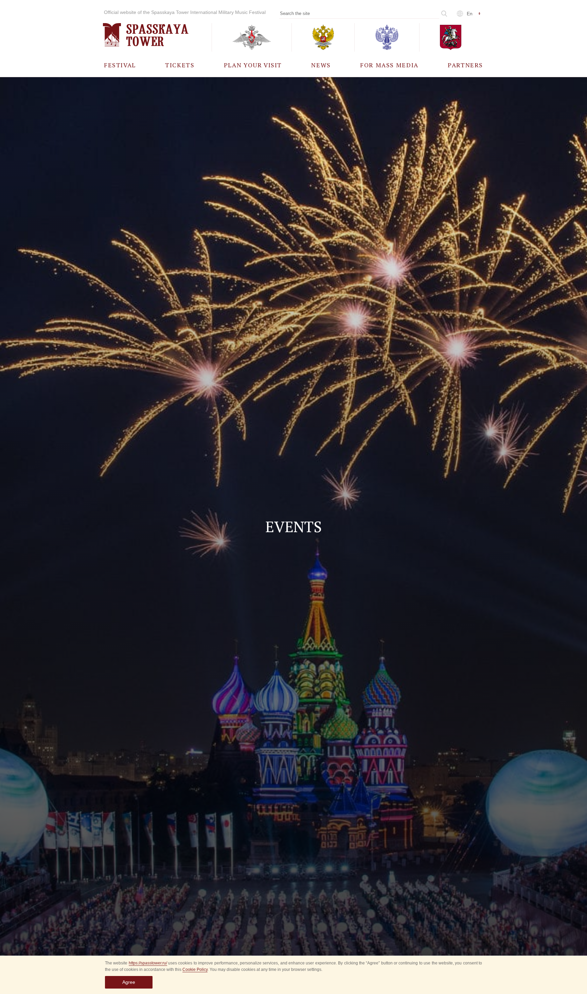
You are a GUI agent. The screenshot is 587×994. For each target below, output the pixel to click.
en (470, 13)
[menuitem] (120, 65)
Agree (128, 982)
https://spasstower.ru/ (148, 963)
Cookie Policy (195, 969)
